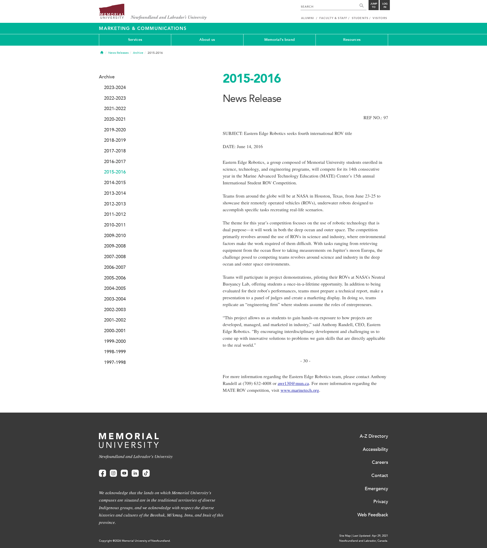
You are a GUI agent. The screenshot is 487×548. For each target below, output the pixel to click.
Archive (138, 53)
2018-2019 (115, 140)
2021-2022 (115, 108)
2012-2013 (115, 204)
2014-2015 (115, 182)
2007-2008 (115, 256)
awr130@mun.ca (293, 383)
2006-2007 (115, 267)
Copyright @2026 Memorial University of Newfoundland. (135, 540)
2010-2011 (115, 225)
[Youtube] (124, 473)
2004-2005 (115, 288)
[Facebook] (102, 473)
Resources (352, 40)
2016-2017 (115, 161)
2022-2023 (115, 98)
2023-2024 (115, 87)
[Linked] (135, 473)
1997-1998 (115, 362)
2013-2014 (115, 193)
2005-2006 (115, 278)
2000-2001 (115, 330)
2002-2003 (115, 309)
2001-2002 (115, 320)
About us (207, 40)
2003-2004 (115, 299)
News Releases (118, 53)
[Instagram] (113, 473)
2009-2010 (115, 235)
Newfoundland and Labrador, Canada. (363, 540)
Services (135, 40)
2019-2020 (115, 130)
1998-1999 (115, 352)
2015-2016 (115, 172)
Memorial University (153, 12)
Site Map (345, 535)
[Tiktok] (146, 473)
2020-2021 (115, 119)
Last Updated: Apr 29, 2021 (370, 535)
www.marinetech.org (300, 390)
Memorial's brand (279, 40)
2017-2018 (115, 151)
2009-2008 (115, 246)
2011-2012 (115, 214)
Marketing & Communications (143, 28)
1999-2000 (115, 341)
